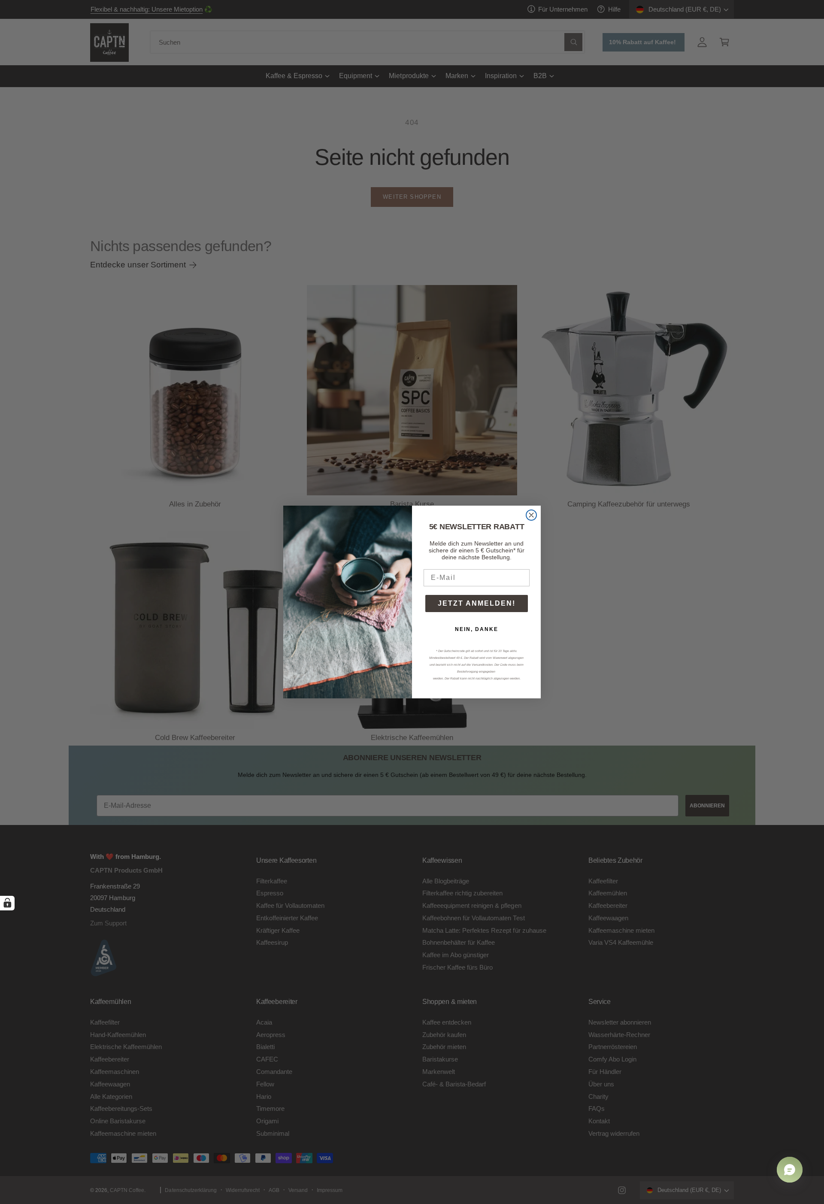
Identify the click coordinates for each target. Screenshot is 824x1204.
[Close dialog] (531, 515)
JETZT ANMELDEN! (476, 603)
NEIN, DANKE (476, 629)
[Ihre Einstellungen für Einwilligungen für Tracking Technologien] (7, 903)
